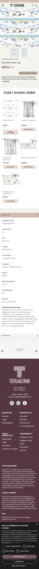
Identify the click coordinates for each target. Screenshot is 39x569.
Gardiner (5, 416)
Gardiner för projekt (10, 449)
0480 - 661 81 (23, 394)
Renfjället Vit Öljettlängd (7, 159)
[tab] (19, 215)
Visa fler (23, 450)
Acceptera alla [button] (19, 556)
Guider (4, 442)
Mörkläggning (7, 423)
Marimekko (24, 447)
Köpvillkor (23, 420)
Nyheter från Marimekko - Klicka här (19, 1)
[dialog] (19, 545)
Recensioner (6, 335)
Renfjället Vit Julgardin (28, 120)
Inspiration (6, 446)
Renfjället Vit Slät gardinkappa (8, 193)
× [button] (37, 524)
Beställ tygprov (26, 73)
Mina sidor (24, 416)
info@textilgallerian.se (22, 397)
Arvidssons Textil (10, 59)
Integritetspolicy (16, 543)
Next (35, 350)
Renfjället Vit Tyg (8, 120)
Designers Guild (26, 440)
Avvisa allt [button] (19, 561)
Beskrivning (5, 215)
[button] (14, 52)
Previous (4, 350)
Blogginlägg (6, 439)
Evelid (22, 444)
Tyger (4, 420)
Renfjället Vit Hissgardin (28, 158)
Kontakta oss (25, 423)
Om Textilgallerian (27, 426)
